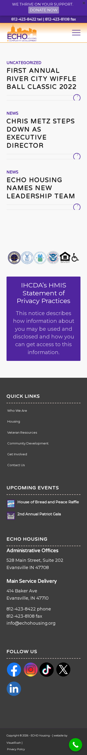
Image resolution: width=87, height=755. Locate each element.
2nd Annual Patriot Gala (39, 514)
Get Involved (17, 454)
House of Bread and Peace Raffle (48, 502)
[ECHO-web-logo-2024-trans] (36, 32)
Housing (13, 421)
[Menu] (73, 32)
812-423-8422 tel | (27, 19)
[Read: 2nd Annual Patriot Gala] (11, 515)
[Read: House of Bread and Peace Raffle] (11, 503)
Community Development (28, 443)
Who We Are (17, 410)
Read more (76, 97)
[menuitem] (73, 32)
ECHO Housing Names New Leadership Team (42, 188)
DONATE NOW (44, 10)
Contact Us (16, 465)
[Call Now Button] (75, 744)
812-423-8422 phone (29, 609)
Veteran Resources (22, 432)
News (12, 113)
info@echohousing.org (31, 623)
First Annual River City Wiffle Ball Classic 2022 (42, 79)
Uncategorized (24, 62)
